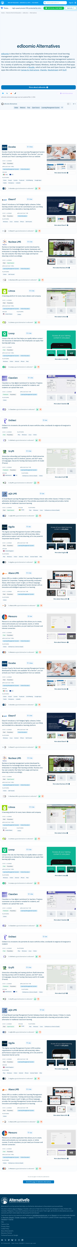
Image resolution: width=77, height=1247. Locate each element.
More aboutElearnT (60, 225)
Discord (54, 1215)
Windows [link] (22, 107)
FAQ (2, 1222)
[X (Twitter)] (5, 1240)
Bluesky (11, 1217)
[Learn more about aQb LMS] (4, 494)
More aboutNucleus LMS (60, 268)
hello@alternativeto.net (40, 1215)
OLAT (64, 70)
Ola (14, 1209)
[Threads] (16, 1240)
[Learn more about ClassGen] (4, 378)
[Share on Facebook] (3, 93)
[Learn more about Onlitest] (4, 421)
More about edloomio (37, 87)
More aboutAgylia (60, 552)
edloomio (5, 53)
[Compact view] (70, 104)
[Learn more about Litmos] (4, 291)
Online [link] (16, 107)
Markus (20, 1209)
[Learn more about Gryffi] (4, 451)
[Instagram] (19, 1240)
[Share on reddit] (11, 93)
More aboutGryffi (60, 477)
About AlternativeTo (7, 1231)
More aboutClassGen (60, 404)
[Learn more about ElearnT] (4, 200)
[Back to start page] (3, 2)
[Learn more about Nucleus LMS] (4, 242)
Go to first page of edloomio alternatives (38, 1182)
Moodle (31, 67)
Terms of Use (5, 1224)
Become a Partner (6, 1233)
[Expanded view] (68, 104)
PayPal (11, 1219)
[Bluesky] (12, 1240)
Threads (17, 1217)
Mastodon (6, 1217)
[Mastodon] (9, 1240)
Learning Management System (11, 169)
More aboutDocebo (60, 173)
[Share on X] (7, 93)
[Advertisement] (38, 27)
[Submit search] (45, 2)
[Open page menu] (75, 3)
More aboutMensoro (60, 642)
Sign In (71, 3)
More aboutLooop (60, 359)
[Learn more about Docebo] (4, 147)
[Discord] (2, 1240)
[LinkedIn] (22, 1240)
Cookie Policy (5, 1229)
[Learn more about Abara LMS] (4, 573)
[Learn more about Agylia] (4, 527)
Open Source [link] (36, 107)
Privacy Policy (5, 1226)
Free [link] (28, 107)
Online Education (25, 169)
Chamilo (43, 70)
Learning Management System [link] (50, 107)
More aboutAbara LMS (60, 599)
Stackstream (53, 70)
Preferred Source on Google (9, 1235)
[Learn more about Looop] (4, 334)
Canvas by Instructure (30, 70)
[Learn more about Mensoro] (4, 617)
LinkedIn (31, 1217)
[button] (61, 153)
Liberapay (4, 1219)
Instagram (23, 1217)
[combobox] (55, 2)
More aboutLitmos (60, 317)
